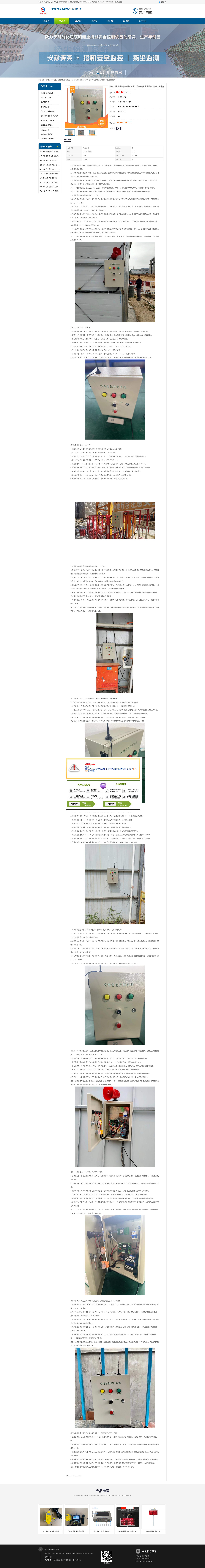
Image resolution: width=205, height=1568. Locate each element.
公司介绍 (94, 21)
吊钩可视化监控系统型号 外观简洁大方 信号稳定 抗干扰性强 (50, 173)
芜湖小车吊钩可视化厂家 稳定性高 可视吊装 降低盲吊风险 (50, 191)
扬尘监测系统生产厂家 (44, 1531)
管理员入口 (71, 1560)
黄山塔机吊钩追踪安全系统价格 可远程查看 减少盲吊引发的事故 (50, 182)
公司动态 (110, 21)
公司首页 (45, 21)
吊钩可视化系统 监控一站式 (147, 1531)
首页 (47, 80)
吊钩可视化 (45, 107)
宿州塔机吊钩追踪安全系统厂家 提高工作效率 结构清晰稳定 (50, 178)
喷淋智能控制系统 (64, 80)
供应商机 (62, 21)
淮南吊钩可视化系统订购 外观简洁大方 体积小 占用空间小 (50, 187)
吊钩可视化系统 (47, 134)
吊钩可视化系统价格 (121, 1531)
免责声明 (64, 1560)
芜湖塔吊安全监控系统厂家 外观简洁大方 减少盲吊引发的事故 (50, 165)
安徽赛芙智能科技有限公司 (82, 1553)
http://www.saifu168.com (73, 1476)
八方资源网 (56, 1560)
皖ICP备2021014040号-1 (66, 1553)
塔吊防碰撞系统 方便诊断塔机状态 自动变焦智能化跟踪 (50, 156)
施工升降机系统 (47, 93)
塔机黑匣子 (45, 102)
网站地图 (78, 1560)
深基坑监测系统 (47, 125)
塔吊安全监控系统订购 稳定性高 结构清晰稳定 (50, 169)
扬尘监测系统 (46, 98)
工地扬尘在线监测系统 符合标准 (70, 1531)
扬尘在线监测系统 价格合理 (96, 1531)
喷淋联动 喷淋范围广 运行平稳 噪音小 (50, 152)
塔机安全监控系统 (47, 111)
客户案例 (126, 21)
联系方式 (142, 21)
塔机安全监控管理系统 (49, 116)
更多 (58, 146)
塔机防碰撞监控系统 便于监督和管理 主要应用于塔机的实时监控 (50, 160)
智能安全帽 (45, 130)
